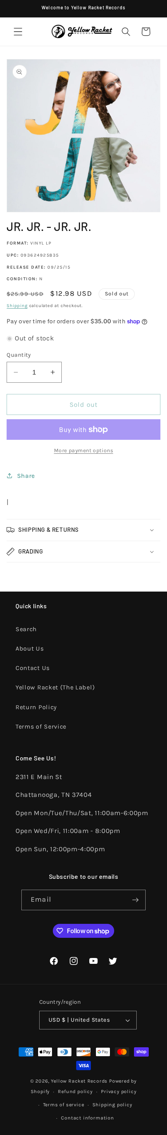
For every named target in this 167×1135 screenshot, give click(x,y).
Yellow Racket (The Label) (55, 687)
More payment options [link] (83, 450)
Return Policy (36, 707)
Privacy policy (118, 1091)
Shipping (17, 305)
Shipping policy (112, 1104)
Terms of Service (41, 726)
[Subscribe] (135, 900)
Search (26, 629)
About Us (30, 648)
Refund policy (75, 1091)
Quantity (19, 354)
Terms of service (63, 1104)
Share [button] (26, 475)
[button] (18, 32)
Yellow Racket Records (79, 1081)
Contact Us (33, 668)
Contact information (87, 1118)
